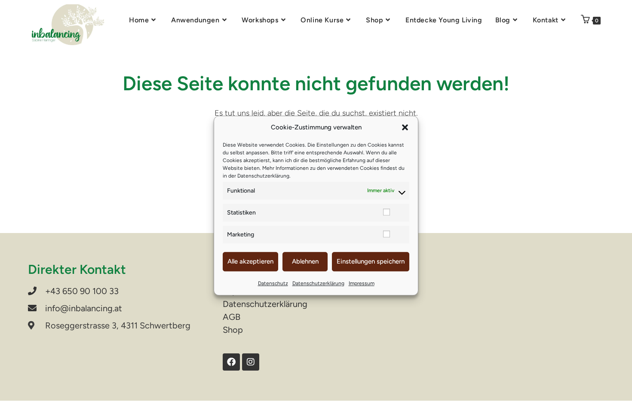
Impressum (361, 283)
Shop (233, 330)
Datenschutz (273, 283)
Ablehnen (305, 261)
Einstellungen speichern (371, 261)
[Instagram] (250, 362)
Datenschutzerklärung (263, 176)
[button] (405, 127)
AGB (231, 317)
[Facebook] (231, 362)
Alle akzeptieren (250, 261)
